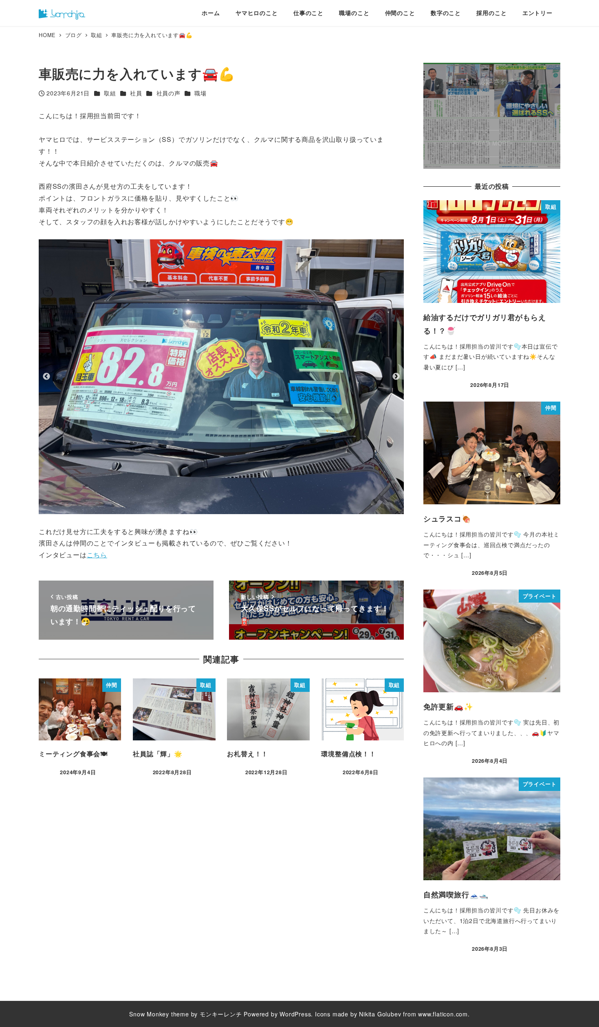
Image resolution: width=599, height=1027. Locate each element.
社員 (136, 93)
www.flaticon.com (443, 1014)
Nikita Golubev (380, 1014)
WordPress (295, 1014)
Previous (46, 377)
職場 (200, 93)
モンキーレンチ (221, 1014)
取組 (110, 93)
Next (396, 377)
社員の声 (168, 93)
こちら (97, 554)
